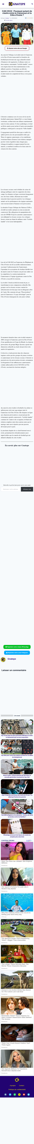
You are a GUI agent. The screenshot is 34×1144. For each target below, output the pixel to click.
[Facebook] (5, 1094)
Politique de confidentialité (17, 1089)
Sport (11, 20)
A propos (13, 1085)
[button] (3, 4)
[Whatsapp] (15, 1094)
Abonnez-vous (27, 489)
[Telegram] (28, 1094)
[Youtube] (24, 1094)
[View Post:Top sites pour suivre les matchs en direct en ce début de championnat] (17, 746)
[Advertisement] (17, 96)
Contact (21, 1085)
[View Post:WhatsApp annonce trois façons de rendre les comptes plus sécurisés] (17, 826)
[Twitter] (10, 1094)
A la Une (7, 20)
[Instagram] (19, 1094)
